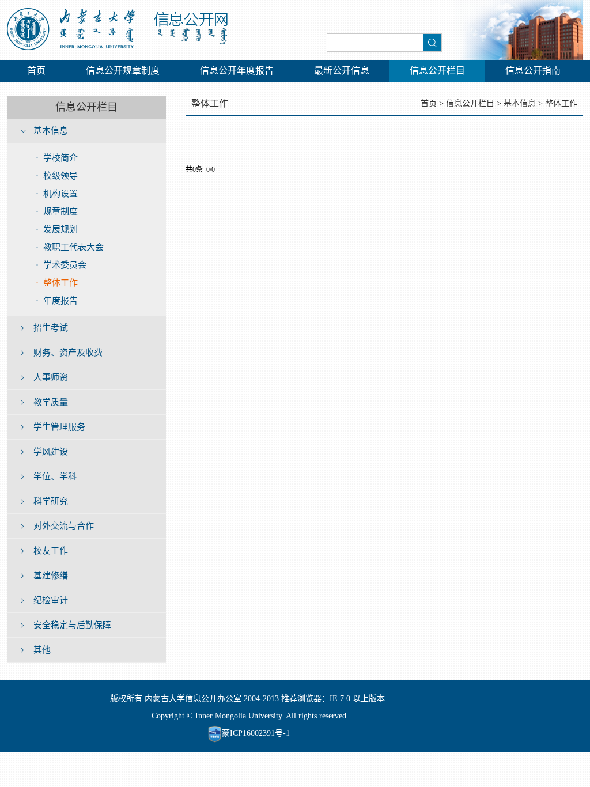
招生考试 (50, 327)
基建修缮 (50, 575)
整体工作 (561, 103)
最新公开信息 (341, 70)
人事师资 (50, 377)
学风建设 (50, 451)
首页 (36, 70)
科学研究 (50, 501)
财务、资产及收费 (68, 352)
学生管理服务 (59, 427)
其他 (42, 649)
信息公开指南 (533, 70)
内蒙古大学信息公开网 (123, 30)
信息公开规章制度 (123, 70)
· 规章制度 (57, 211)
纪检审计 (50, 600)
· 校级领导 (57, 175)
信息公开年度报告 (237, 70)
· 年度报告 (57, 300)
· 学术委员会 (61, 265)
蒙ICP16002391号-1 (256, 733)
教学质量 (50, 402)
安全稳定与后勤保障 (72, 625)
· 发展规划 (57, 229)
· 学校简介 (57, 157)
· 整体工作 (57, 282)
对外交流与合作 (63, 526)
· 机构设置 (57, 193)
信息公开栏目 (437, 70)
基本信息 (50, 130)
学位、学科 (55, 476)
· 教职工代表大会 (70, 247)
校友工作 (50, 550)
